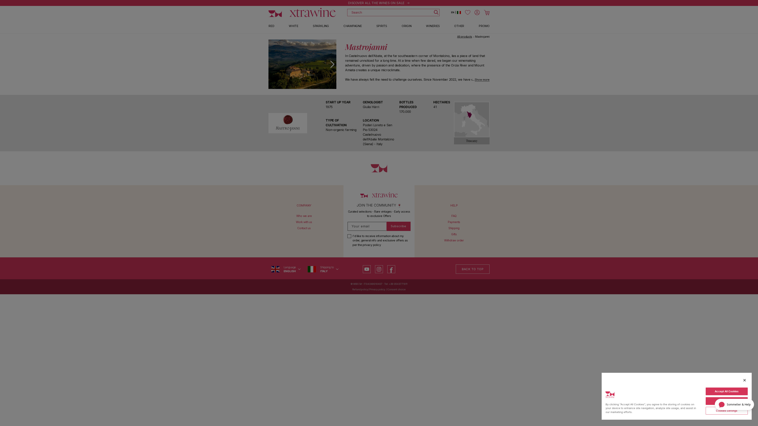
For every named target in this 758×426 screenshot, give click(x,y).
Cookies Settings (726, 410)
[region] (677, 396)
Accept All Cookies (726, 391)
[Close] (744, 380)
